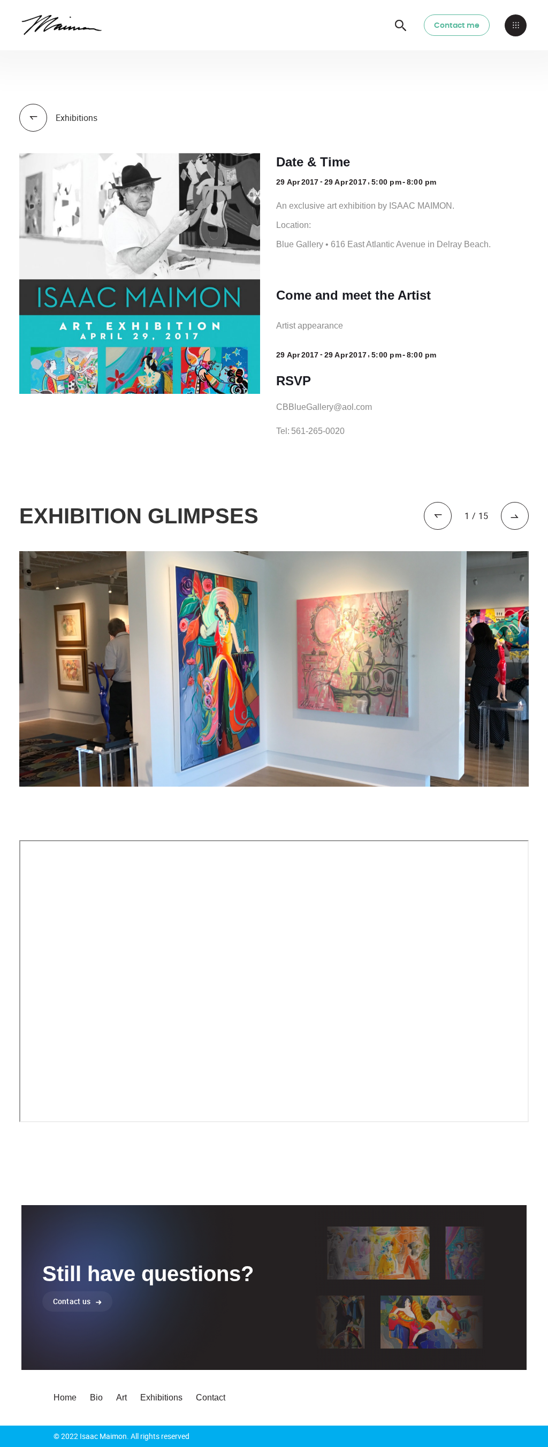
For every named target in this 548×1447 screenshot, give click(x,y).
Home (65, 1397)
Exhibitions (161, 1397)
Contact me (457, 25)
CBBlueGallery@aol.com (324, 407)
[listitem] (274, 669)
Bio (96, 1397)
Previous (11, 669)
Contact (210, 1397)
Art (121, 1397)
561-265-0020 (318, 431)
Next (536, 669)
